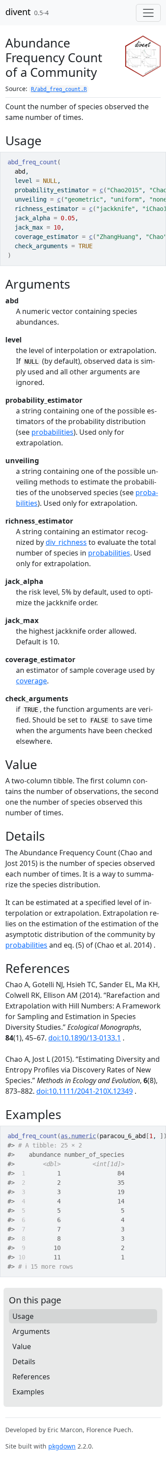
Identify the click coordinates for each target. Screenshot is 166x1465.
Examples (28, 1392)
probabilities (52, 432)
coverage (31, 681)
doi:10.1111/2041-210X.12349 (84, 1091)
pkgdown (62, 1446)
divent (18, 12)
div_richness (66, 542)
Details (23, 1361)
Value (21, 1346)
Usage (23, 1316)
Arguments (31, 1331)
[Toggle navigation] (148, 13)
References (31, 1377)
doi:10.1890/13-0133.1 (84, 1038)
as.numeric (78, 1135)
